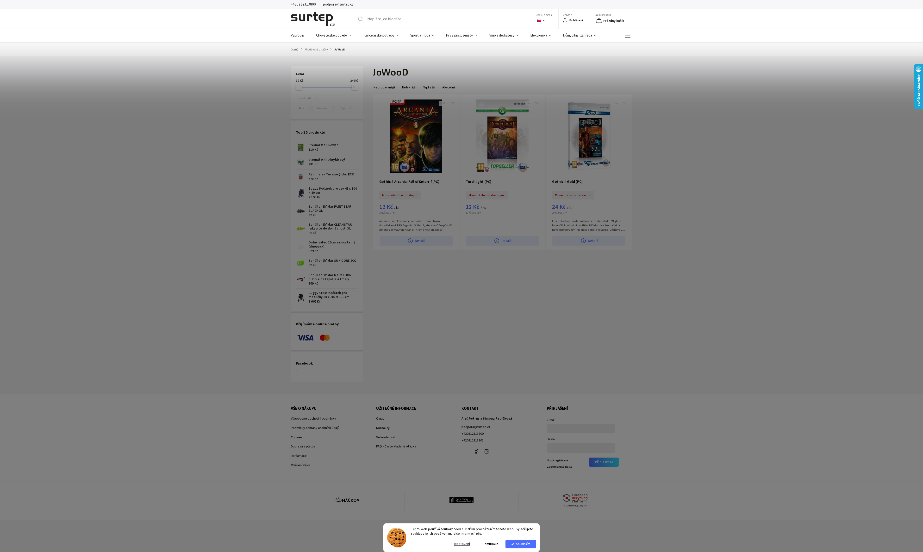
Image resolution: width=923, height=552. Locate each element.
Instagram (486, 451)
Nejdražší (429, 87)
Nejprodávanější (384, 87)
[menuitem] (300, 35)
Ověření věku (300, 465)
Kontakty (383, 428)
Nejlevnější (409, 87)
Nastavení (462, 543)
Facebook (476, 451)
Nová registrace (557, 460)
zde (478, 533)
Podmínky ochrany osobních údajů (315, 428)
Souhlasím (523, 544)
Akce (305, 108)
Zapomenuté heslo (560, 467)
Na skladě (308, 98)
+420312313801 (473, 440)
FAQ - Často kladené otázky (396, 446)
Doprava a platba (303, 446)
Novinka (325, 108)
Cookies (296, 437)
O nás (380, 418)
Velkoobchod (385, 437)
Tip (346, 108)
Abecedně (448, 87)
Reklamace (299, 455)
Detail (420, 240)
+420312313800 (473, 433)
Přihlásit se (604, 462)
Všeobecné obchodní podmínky (313, 418)
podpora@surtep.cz (476, 427)
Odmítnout (490, 544)
